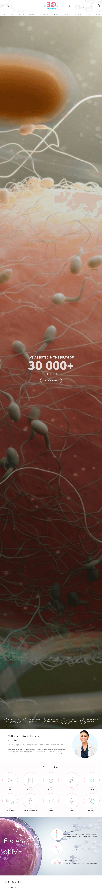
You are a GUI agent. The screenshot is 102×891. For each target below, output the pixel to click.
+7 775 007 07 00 (76, 6)
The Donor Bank (43, 14)
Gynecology (71, 811)
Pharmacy (66, 14)
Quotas (56, 14)
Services (21, 14)
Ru (17, 6)
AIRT (88, 14)
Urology (51, 811)
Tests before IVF (51, 790)
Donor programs (10, 811)
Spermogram (92, 811)
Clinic (12, 14)
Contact (97, 14)
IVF (10, 790)
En (23, 6)
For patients (78, 14)
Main (3, 14)
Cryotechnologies (92, 790)
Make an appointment (91, 6)
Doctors (31, 14)
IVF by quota (30, 790)
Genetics (71, 790)
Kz (20, 6)
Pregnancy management (30, 811)
